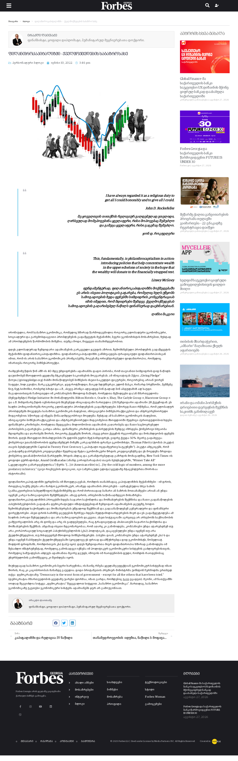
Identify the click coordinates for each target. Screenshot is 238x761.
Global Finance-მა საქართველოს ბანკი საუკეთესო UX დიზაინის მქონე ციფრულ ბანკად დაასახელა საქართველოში (204, 87)
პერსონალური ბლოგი (28, 62)
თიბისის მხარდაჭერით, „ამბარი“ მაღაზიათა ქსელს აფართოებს (201, 346)
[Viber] (20, 714)
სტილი (149, 689)
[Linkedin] (50, 706)
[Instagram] (30, 706)
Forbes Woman (155, 696)
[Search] (207, 6)
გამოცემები (153, 704)
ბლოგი (26, 21)
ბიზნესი (112, 689)
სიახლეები (114, 682)
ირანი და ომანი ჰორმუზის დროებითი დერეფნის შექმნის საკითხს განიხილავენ (204, 407)
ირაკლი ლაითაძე (40, 600)
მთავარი (13, 21)
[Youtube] (40, 706)
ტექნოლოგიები (156, 682)
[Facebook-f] (20, 706)
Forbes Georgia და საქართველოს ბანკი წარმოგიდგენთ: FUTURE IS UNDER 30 (202, 709)
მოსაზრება (115, 696)
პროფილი (114, 704)
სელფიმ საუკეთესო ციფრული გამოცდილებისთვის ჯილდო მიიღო (203, 285)
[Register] (217, 6)
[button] (9, 5)
